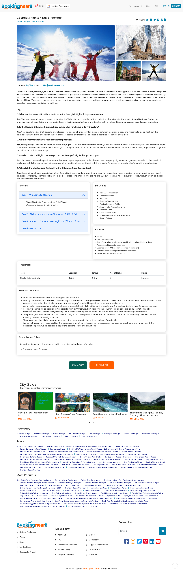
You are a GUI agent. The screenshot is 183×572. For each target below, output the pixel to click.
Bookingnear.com (91, 568)
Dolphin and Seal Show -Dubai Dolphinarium (39, 462)
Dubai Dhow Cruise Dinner (86, 493)
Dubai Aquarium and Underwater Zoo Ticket (39, 464)
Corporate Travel (27, 552)
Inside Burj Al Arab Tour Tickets (33, 449)
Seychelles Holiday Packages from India (54, 496)
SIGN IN (166, 5)
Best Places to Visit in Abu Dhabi (114, 493)
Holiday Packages (60, 6)
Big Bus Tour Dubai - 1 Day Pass (118, 457)
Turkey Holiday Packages (66, 480)
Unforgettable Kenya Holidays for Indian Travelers (41, 498)
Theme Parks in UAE (98, 488)
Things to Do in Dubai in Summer (34, 493)
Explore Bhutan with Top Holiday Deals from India (85, 503)
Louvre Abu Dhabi (58, 449)
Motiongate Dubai (100, 464)
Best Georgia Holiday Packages (110, 414)
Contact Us (94, 539)
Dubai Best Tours (92, 490)
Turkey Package (71, 436)
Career (91, 534)
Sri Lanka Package (77, 433)
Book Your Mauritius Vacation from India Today (136, 498)
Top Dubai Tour (26, 496)
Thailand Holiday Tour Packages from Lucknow (124, 480)
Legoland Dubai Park (155, 459)
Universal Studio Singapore (127, 446)
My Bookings (25, 547)
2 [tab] (93, 422)
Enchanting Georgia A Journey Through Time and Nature (146, 414)
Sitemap (92, 554)
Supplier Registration (98, 544)
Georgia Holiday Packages (32, 485)
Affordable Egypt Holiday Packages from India (40, 503)
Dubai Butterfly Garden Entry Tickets (102, 451)
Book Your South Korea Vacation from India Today (76, 501)
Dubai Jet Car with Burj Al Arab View (61, 457)
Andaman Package (150, 433)
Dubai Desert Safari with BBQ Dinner (136, 467)
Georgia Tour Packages (58, 485)
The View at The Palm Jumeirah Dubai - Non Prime (76, 459)
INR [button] (156, 6)
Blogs (21, 542)
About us (61, 534)
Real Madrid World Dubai (31, 457)
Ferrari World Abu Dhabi (30, 467)
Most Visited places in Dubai (142, 490)
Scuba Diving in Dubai (155, 462)
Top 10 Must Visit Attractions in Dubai (147, 493)
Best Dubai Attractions (61, 493)
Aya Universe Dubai (76, 467)
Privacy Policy (63, 549)
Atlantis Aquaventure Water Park (103, 467)
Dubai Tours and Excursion (115, 490)
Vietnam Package (89, 436)
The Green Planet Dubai (145, 457)
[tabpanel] (35, 406)
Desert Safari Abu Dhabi (90, 457)
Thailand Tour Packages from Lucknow (37, 482)
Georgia (26, 21)
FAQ (59, 539)
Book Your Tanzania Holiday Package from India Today (125, 501)
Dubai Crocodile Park (111, 459)
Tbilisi (19, 21)
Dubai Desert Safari (28, 490)
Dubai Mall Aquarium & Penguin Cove (79, 462)
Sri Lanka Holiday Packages (147, 482)
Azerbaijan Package (29, 436)
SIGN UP (176, 6)
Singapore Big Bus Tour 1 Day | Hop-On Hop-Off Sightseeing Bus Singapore (79, 446)
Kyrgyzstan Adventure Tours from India (141, 496)
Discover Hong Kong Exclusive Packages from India (42, 506)
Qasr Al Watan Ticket (133, 459)
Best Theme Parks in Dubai (141, 488)
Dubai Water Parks (119, 488)
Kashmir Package (41, 433)
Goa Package (59, 433)
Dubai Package (23, 433)
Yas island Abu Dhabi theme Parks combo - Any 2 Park (123, 454)
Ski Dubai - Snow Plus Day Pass (75, 464)
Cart (148, 6)
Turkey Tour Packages (90, 480)
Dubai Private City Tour (131, 451)
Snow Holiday (38, 21)
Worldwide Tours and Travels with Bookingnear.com (90, 498)
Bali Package (94, 433)
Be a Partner (94, 549)
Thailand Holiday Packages (69, 482)
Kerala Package (131, 433)
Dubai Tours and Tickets (51, 490)
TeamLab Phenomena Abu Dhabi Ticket (66, 451)
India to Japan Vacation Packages (83, 506)
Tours (41, 5)
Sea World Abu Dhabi (133, 462)
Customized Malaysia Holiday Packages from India (98, 496)
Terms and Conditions (68, 544)
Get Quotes (102, 365)
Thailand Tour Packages (95, 482)
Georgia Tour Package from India (33, 414)
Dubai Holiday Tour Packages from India (123, 485)
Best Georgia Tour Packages (71, 414)
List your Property (65, 554)
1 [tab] (89, 422)
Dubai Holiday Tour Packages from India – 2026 (40, 488)
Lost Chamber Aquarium (109, 462)
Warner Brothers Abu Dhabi (151, 464)
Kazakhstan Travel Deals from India (35, 501)
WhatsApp (79, 365)
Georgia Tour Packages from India (87, 485)
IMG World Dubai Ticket (55, 467)
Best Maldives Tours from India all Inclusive (128, 503)
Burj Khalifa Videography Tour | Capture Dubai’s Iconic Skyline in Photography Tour (104, 449)
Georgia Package (112, 433)
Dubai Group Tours (73, 490)
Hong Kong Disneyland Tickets (30, 446)
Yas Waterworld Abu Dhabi (123, 464)
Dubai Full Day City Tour (86, 454)
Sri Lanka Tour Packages (120, 482)
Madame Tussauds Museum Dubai (35, 459)
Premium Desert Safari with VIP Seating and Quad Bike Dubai (46, 454)
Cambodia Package (51, 436)
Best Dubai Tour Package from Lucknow (34, 480)
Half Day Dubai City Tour (30, 470)
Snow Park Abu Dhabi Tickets (32, 451)
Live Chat (137, 6)
